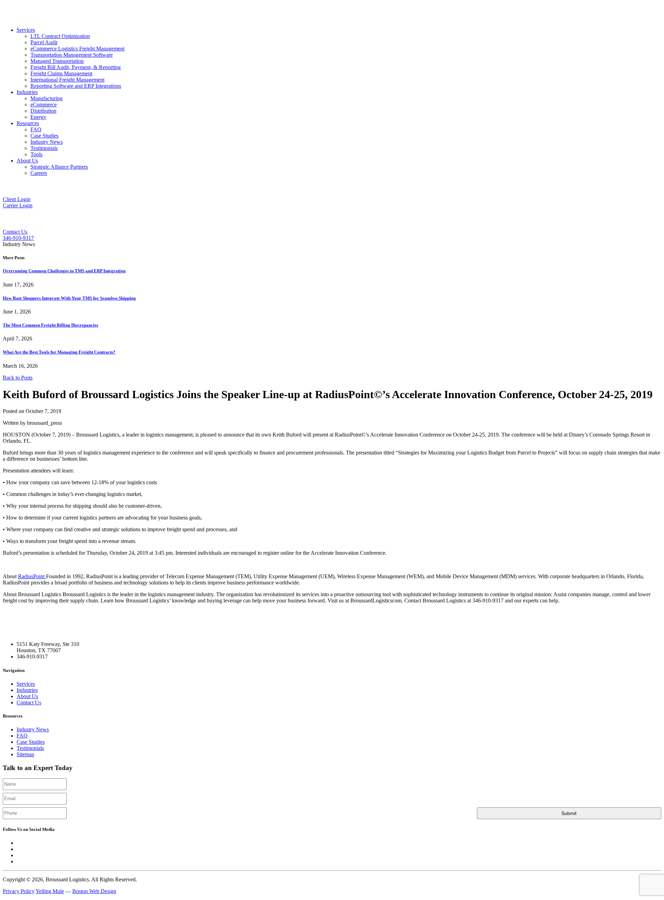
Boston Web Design (94, 891)
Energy (38, 117)
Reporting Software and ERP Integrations (75, 86)
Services (26, 30)
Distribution (43, 111)
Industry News (46, 142)
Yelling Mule (50, 891)
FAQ (36, 129)
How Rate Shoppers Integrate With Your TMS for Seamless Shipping (69, 298)
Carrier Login (18, 205)
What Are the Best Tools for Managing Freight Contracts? (59, 352)
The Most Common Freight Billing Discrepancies (50, 325)
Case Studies (44, 136)
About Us (27, 160)
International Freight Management (67, 80)
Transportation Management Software (71, 55)
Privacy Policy (19, 891)
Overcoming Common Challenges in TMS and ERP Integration (64, 270)
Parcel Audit (43, 42)
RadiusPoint (32, 576)
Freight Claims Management (61, 73)
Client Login (16, 199)
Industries (27, 92)
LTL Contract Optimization (60, 36)
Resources (28, 123)
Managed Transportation (57, 61)
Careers (38, 173)
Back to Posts (18, 378)
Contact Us (15, 232)
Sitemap (25, 754)
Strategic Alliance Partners (59, 167)
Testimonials (44, 148)
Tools (36, 154)
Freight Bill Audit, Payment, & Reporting (75, 67)
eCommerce (43, 104)
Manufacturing (46, 98)
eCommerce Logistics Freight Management (77, 48)
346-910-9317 (18, 238)
